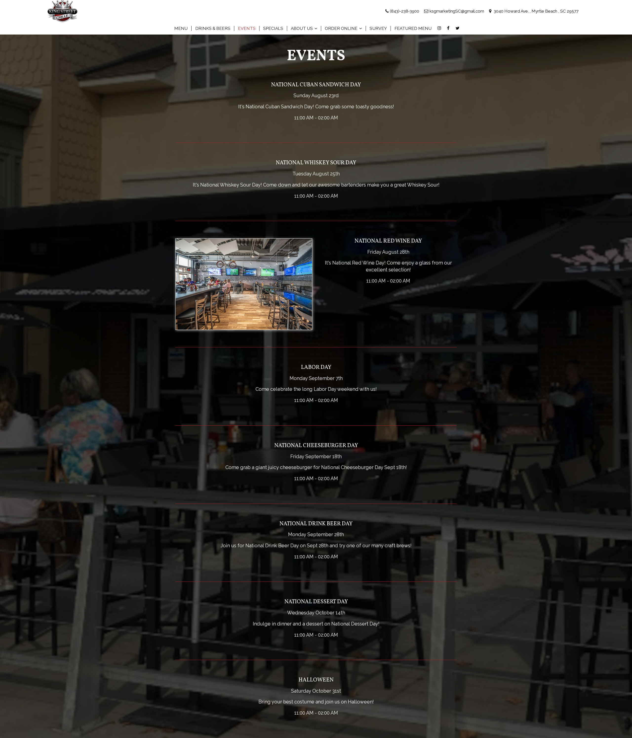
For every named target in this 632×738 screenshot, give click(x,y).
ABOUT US (302, 28)
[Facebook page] (448, 28)
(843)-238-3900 (404, 11)
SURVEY (378, 28)
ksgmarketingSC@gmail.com (457, 11)
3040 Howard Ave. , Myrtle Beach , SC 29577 (535, 11)
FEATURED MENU (413, 28)
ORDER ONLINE (341, 28)
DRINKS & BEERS (212, 28)
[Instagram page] (439, 28)
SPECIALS (273, 28)
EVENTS (247, 28)
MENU (181, 28)
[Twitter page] (457, 28)
